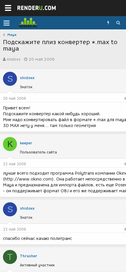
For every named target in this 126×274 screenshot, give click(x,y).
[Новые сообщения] (108, 23)
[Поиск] (118, 23)
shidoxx (14, 59)
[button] (6, 23)
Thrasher (28, 256)
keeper (26, 143)
